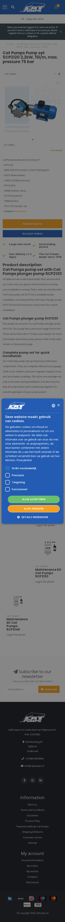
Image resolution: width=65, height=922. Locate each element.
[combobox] (53, 405)
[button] (32, 517)
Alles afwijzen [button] (34, 508)
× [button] (58, 405)
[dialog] (32, 461)
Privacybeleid (24, 460)
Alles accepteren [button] (33, 499)
